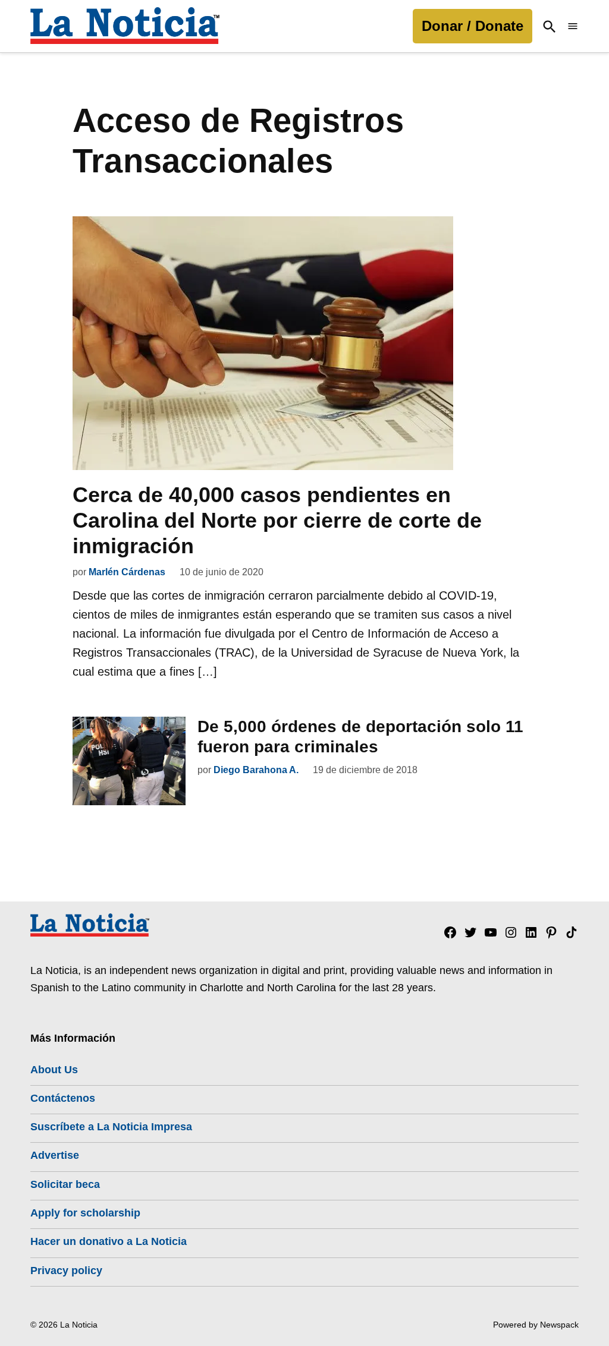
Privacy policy (66, 1270)
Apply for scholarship (85, 1213)
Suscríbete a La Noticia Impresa (111, 1127)
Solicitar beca (65, 1184)
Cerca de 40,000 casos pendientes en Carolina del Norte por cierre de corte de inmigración (277, 520)
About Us (54, 1070)
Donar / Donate (472, 26)
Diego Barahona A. (256, 770)
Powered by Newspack (536, 1324)
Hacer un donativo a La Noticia (108, 1241)
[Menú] (573, 26)
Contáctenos (62, 1098)
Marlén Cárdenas (127, 572)
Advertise (54, 1155)
